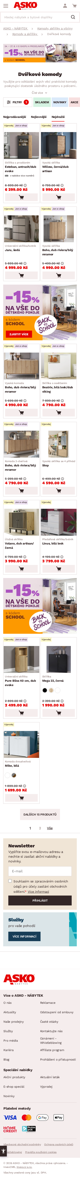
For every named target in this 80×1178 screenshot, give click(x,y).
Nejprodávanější (14, 117)
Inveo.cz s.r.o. (24, 1167)
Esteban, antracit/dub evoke (20, 167)
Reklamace (47, 1002)
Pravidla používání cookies (41, 1152)
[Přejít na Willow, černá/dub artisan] (59, 145)
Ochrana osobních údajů (58, 1144)
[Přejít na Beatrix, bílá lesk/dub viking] (59, 366)
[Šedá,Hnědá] (13, 775)
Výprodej (46, 1086)
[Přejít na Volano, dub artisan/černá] (21, 522)
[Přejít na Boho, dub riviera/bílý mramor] (59, 228)
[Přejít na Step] (59, 444)
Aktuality (9, 1012)
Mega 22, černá (53, 678)
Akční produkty (14, 1077)
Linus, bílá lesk (57, 541)
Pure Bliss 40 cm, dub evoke (20, 681)
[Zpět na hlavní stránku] (25, 6)
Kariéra (8, 1050)
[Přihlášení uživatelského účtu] (65, 6)
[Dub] (51, 690)
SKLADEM (42, 102)
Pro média (10, 1040)
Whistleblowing (12, 1152)
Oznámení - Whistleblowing (51, 1040)
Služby (8, 1031)
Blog (6, 1059)
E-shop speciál (13, 1086)
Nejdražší (58, 117)
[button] (3, 1151)
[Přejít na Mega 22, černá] (59, 659)
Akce (74, 102)
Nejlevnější (38, 117)
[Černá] (44, 690)
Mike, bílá (18, 763)
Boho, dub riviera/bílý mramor (57, 250)
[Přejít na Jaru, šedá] (21, 228)
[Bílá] (57, 690)
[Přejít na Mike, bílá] (21, 744)
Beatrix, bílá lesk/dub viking (57, 387)
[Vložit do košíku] (21, 197)
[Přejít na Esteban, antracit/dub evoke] (21, 145)
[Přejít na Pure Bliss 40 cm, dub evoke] (21, 659)
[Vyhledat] (74, 17)
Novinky (59, 102)
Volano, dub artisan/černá (19, 543)
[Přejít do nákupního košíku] (74, 6)
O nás (7, 1002)
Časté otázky (49, 1021)
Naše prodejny (13, 1021)
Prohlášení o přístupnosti (58, 1059)
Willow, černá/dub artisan (55, 167)
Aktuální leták (50, 1077)
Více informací (38, 892)
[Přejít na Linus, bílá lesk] (59, 522)
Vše (49, 828)
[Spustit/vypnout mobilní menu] (6, 6)
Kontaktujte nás (51, 1031)
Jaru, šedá (20, 248)
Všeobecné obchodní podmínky (22, 1144)
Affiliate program (52, 1050)
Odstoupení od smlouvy (56, 1012)
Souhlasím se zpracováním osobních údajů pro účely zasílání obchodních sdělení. (40, 886)
